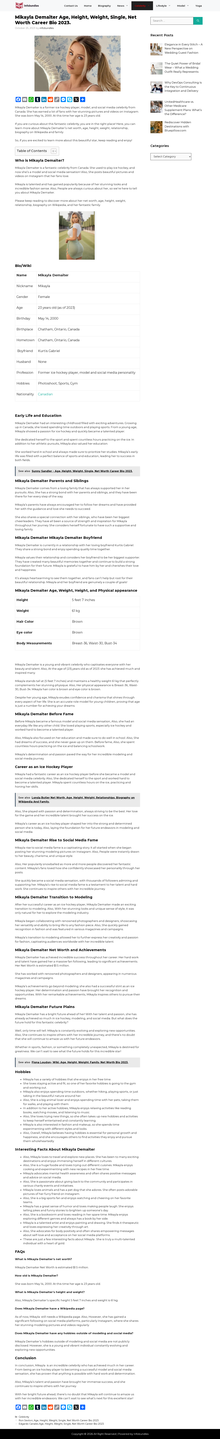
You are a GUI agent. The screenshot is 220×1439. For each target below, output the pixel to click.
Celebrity (140, 5)
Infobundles (141, 1433)
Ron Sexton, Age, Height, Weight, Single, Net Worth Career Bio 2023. (59, 1420)
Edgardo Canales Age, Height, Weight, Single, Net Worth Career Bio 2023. (61, 1423)
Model (181, 5)
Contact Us (71, 5)
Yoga (199, 5)
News (120, 5)
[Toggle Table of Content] (52, 151)
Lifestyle (161, 5)
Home (88, 5)
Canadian (45, 394)
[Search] (198, 21)
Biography (104, 5)
